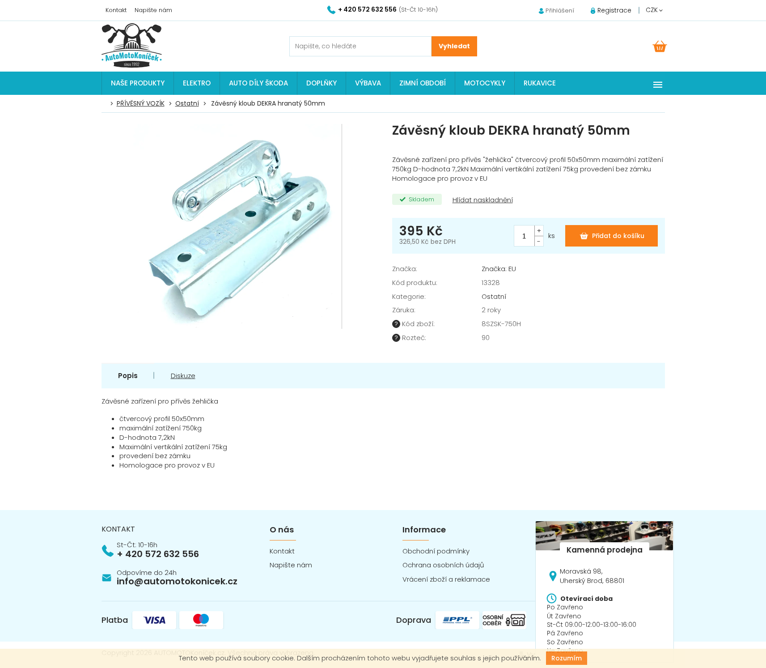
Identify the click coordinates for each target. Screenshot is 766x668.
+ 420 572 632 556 (158, 554)
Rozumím (566, 658)
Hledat (454, 46)
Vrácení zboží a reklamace (446, 579)
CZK (653, 9)
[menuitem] (138, 83)
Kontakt (116, 10)
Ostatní (494, 296)
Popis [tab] (128, 375)
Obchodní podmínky (436, 551)
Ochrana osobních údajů (443, 565)
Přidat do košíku (618, 235)
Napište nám (153, 10)
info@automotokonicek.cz (177, 581)
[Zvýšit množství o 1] (538, 231)
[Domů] (106, 103)
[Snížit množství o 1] (538, 241)
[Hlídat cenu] (482, 200)
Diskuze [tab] (183, 375)
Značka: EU (499, 268)
